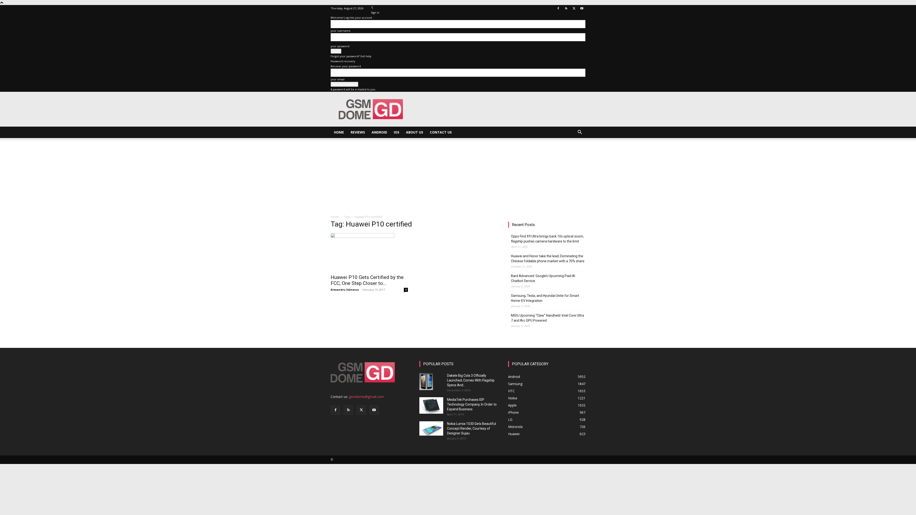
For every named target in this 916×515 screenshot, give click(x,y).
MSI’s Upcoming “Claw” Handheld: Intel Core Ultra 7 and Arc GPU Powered (547, 318)
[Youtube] (581, 8)
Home (339, 132)
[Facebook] (558, 8)
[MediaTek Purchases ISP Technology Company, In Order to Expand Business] (431, 405)
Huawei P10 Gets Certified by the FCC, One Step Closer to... (367, 280)
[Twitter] (574, 8)
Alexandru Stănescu (345, 289)
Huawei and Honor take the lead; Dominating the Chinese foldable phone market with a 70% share (547, 258)
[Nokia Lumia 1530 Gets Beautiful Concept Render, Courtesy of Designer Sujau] (431, 428)
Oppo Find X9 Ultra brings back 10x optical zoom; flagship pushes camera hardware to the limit (547, 238)
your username (340, 30)
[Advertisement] (458, 173)
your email (337, 79)
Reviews (358, 132)
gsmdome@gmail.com (366, 396)
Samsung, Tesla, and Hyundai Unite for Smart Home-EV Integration (545, 298)
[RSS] (566, 8)
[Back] (372, 7)
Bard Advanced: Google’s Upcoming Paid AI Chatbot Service (543, 278)
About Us (414, 132)
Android (379, 132)
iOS (396, 132)
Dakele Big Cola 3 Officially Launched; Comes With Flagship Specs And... (470, 380)
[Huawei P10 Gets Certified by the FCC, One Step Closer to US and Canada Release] (369, 252)
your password (340, 46)
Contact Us (441, 132)
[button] (579, 132)
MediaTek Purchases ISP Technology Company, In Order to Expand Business (472, 404)
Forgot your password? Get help (351, 56)
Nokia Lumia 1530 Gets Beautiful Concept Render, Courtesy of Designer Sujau (471, 428)
